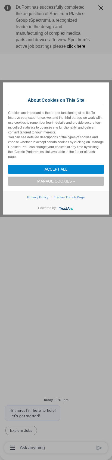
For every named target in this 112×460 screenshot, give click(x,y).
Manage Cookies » (56, 181)
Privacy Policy (37, 197)
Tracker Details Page (69, 197)
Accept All (56, 169)
